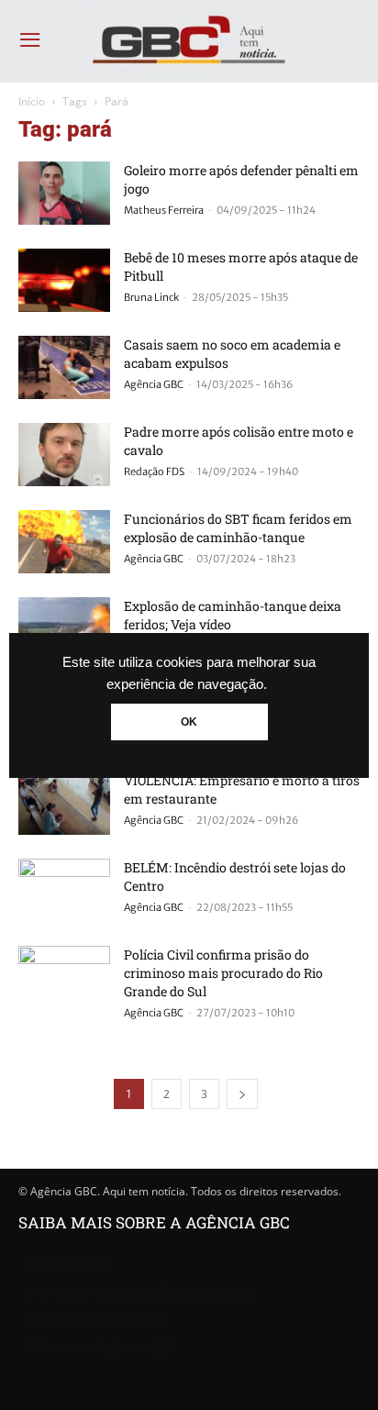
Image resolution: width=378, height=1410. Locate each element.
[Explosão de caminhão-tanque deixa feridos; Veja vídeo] (64, 629)
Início (31, 101)
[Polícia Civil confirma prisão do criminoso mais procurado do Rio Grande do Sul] (64, 977)
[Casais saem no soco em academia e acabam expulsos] (64, 367)
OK (189, 722)
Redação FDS (154, 471)
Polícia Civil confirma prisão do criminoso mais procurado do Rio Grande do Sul (223, 973)
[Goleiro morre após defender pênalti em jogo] (64, 193)
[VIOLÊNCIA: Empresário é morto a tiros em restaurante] (64, 803)
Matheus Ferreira (164, 210)
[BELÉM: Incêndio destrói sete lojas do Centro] (64, 890)
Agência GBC (153, 384)
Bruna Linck (151, 297)
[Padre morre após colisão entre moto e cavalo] (64, 454)
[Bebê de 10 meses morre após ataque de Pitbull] (64, 280)
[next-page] (242, 1094)
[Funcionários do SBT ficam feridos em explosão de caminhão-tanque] (64, 541)
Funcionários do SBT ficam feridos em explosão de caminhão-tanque (238, 528)
